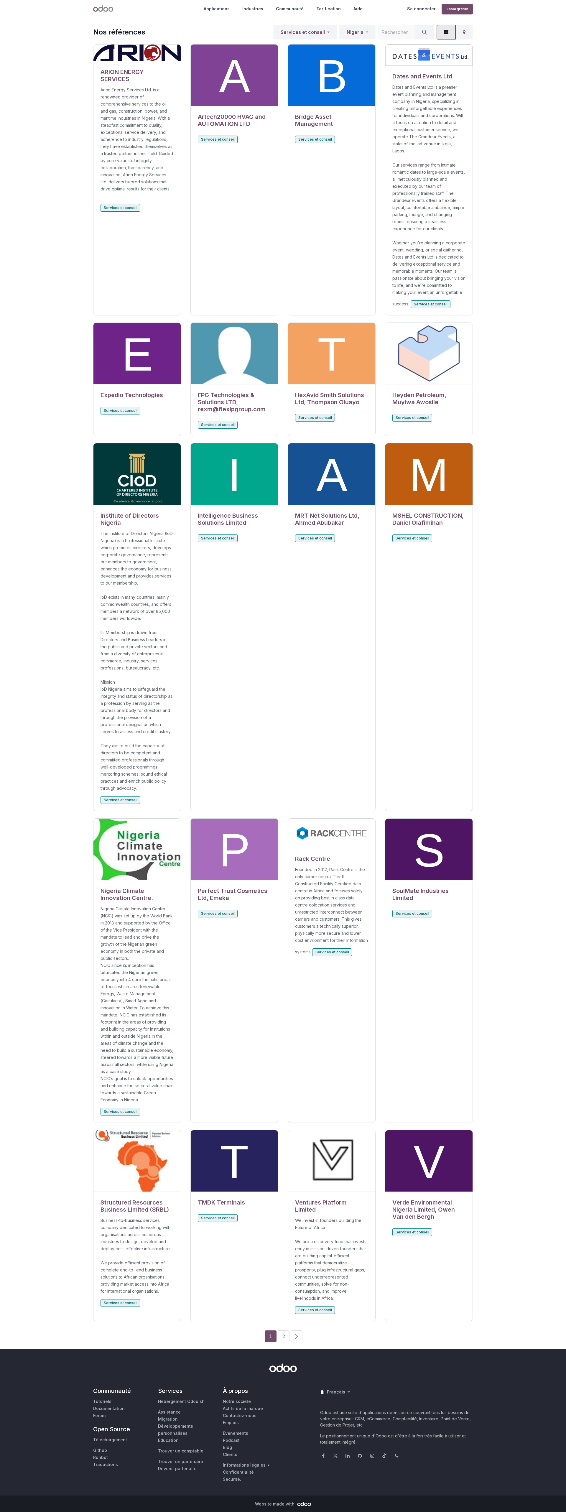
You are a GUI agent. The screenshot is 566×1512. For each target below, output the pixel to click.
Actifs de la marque (243, 1408)
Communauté (290, 8)
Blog (227, 1447)
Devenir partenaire (177, 1468)
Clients (230, 1454)
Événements (235, 1433)
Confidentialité (238, 1472)
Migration (168, 1418)
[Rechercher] (424, 32)
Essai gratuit (457, 9)
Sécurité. (232, 1479)
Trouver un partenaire (180, 1461)
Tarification (328, 8)
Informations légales (244, 1464)
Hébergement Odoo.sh (181, 1401)
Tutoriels (102, 1401)
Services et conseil (303, 32)
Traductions (105, 1464)
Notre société (237, 1401)
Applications (217, 8)
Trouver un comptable (180, 1450)
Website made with (275, 1503)
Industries (252, 8)
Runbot (100, 1457)
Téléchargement (110, 1439)
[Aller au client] (137, 53)
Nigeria (355, 32)
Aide (358, 8)
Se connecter (421, 8)
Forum (99, 1415)
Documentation (109, 1408)
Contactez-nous (239, 1415)
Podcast (231, 1440)
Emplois (231, 1422)
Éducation (168, 1440)
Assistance (169, 1411)
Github (100, 1450)
